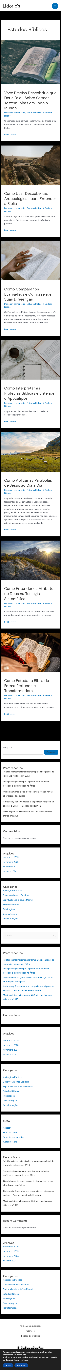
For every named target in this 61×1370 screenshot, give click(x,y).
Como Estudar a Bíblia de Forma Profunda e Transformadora (26, 685)
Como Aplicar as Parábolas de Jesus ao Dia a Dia (28, 483)
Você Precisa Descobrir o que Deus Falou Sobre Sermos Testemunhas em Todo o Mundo (30, 100)
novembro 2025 (11, 862)
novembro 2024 (11, 866)
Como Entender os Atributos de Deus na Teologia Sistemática (29, 593)
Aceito (8, 1365)
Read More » (10, 134)
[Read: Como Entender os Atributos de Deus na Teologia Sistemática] (30, 560)
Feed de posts (10, 1132)
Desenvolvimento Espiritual (16, 895)
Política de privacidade (31, 1326)
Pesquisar (7, 747)
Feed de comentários (13, 1137)
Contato (30, 1331)
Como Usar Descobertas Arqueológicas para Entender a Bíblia (30, 198)
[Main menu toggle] (55, 6)
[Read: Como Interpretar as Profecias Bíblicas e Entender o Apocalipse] (30, 359)
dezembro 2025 (11, 857)
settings (24, 1360)
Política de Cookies (30, 1336)
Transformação (10, 918)
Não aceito (21, 1365)
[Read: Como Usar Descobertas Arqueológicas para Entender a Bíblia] (30, 165)
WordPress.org (10, 1142)
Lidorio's (11, 6)
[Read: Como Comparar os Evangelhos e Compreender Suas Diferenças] (30, 260)
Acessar (7, 1128)
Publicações (9, 909)
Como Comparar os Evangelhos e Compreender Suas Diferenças (28, 294)
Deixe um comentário (14, 112)
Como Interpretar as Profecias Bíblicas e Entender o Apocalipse (30, 393)
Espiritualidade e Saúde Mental (18, 900)
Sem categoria (10, 914)
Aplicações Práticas (12, 890)
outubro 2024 (10, 871)
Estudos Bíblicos (35, 112)
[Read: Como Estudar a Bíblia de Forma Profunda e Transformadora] (30, 652)
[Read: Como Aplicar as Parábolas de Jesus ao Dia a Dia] (30, 451)
